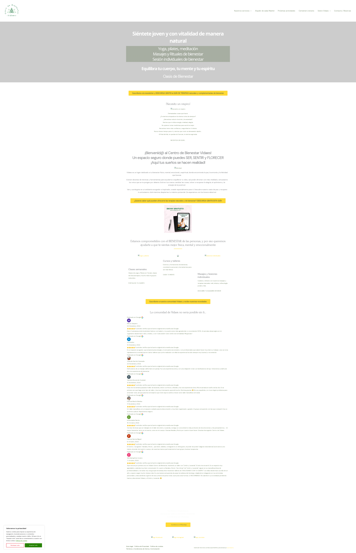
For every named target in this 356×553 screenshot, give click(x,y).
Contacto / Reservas (342, 11)
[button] (250, 10)
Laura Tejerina (230, 547)
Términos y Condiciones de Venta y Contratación (143, 549)
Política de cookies (21, 541)
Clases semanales (137, 269)
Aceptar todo (33, 545)
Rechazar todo (15, 545)
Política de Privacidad (142, 546)
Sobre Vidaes (323, 11)
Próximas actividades (286, 11)
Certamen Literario (306, 11)
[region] (24, 537)
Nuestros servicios (241, 11)
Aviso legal (129, 546)
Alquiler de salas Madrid (264, 11)
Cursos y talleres (171, 260)
